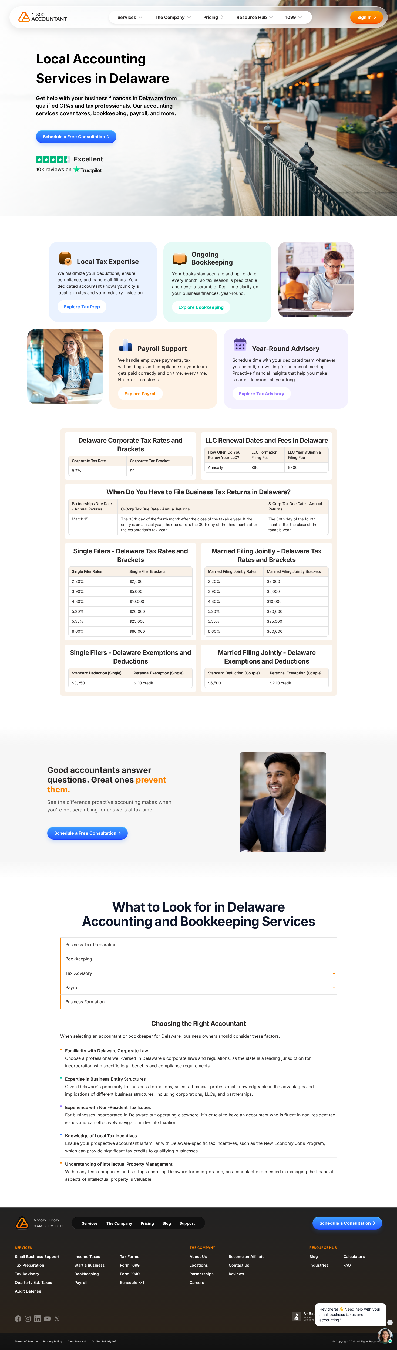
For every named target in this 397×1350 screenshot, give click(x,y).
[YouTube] (47, 1318)
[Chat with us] (385, 1336)
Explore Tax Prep (82, 306)
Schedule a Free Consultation (74, 136)
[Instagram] (28, 1318)
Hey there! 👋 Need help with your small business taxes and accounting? (349, 1314)
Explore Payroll (140, 393)
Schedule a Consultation (345, 1223)
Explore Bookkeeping (201, 307)
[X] (57, 1318)
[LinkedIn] (37, 1318)
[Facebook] (18, 1318)
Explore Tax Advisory (261, 393)
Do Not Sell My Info (104, 1341)
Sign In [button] (364, 17)
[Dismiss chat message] (390, 1322)
